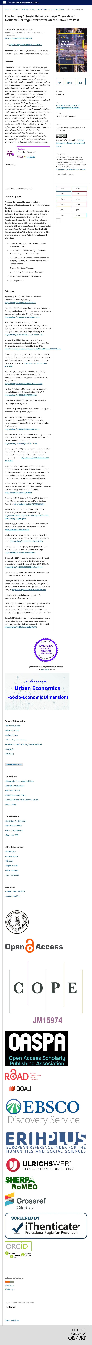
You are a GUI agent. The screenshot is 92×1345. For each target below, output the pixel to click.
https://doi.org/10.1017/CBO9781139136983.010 (23, 334)
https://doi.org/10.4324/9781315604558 (20, 552)
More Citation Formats (66, 174)
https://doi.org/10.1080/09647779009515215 (22, 317)
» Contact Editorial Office (15, 891)
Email (8, 1302)
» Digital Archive (11, 865)
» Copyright (9, 749)
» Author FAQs (10, 804)
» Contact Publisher (12, 896)
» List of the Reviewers (14, 830)
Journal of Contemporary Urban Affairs (23, 2)
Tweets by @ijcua (12, 1320)
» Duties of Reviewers (13, 826)
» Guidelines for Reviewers (15, 821)
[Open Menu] (4, 2)
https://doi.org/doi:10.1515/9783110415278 (29, 590)
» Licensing (9, 754)
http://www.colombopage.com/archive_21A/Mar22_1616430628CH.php (33, 349)
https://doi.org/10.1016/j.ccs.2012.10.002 (21, 627)
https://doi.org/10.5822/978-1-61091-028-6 (26, 541)
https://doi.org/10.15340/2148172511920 (21, 395)
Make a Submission (14, 764)
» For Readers (10, 851)
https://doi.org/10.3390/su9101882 (18, 492)
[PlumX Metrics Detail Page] (9, 153)
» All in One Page (11, 870)
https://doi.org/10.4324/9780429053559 (29, 504)
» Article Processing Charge (15, 795)
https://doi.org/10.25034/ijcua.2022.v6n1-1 (25, 45)
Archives (15, 9)
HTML (69, 83)
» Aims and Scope (12, 730)
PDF (59, 83)
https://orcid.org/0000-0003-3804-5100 (18, 38)
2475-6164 (45, 670)
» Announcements (12, 875)
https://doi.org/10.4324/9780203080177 (20, 303)
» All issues (9, 861)
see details (31, 157)
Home (7, 9)
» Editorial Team (11, 735)
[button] (63, 188)
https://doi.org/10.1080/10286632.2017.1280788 (23, 567)
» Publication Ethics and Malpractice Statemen (23, 744)
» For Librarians (11, 856)
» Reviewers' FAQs (12, 835)
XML (80, 83)
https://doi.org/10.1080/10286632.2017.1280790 (23, 383)
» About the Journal (12, 726)
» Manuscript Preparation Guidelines (19, 781)
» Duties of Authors (12, 790)
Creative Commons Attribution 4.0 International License (70, 143)
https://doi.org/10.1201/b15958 (17, 530)
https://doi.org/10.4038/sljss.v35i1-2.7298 (21, 443)
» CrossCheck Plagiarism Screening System (22, 800)
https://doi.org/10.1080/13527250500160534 (22, 429)
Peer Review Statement (15, 786)
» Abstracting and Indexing (16, 740)
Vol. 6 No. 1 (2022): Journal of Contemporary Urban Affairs (42, 9)
